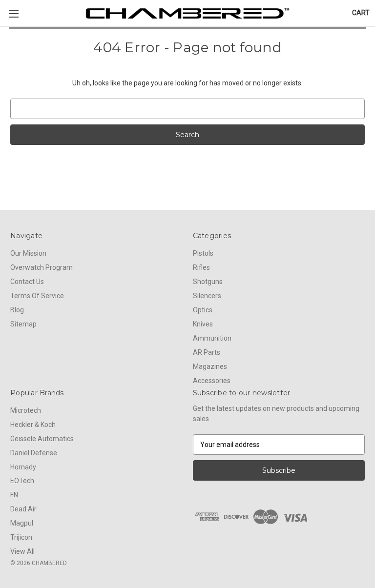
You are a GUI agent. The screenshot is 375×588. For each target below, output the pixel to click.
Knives (203, 324)
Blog (17, 310)
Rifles (201, 267)
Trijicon (21, 537)
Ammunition (212, 338)
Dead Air (23, 509)
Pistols (203, 253)
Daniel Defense (33, 453)
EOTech (22, 481)
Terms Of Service (37, 296)
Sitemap (23, 324)
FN (14, 495)
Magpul (21, 523)
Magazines (210, 366)
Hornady (23, 467)
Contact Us (27, 281)
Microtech (25, 410)
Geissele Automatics (42, 439)
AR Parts (206, 352)
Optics (202, 310)
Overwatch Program (41, 267)
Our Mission (28, 253)
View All (22, 551)
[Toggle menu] (13, 13)
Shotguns (208, 281)
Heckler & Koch (33, 424)
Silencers (207, 296)
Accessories (211, 381)
